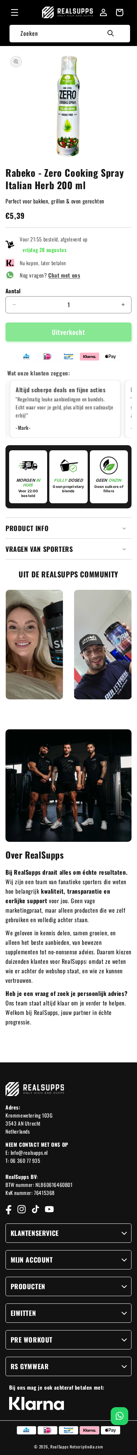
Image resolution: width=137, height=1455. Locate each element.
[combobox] (70, 33)
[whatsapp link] (120, 1416)
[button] (15, 12)
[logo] (67, 12)
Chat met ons (64, 275)
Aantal (12, 291)
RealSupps (59, 1447)
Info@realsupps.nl (29, 1152)
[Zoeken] (111, 33)
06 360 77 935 (25, 1160)
